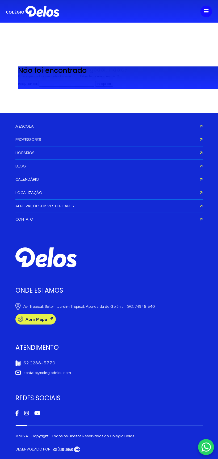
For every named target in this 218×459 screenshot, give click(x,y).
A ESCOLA (24, 126)
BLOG (20, 166)
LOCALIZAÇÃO (28, 193)
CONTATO (24, 219)
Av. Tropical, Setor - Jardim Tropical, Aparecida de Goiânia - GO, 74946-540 (89, 306)
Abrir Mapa (36, 319)
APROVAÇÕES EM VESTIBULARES (44, 206)
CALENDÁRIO (27, 179)
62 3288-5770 (39, 363)
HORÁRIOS (24, 153)
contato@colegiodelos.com (47, 372)
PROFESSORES (28, 139)
